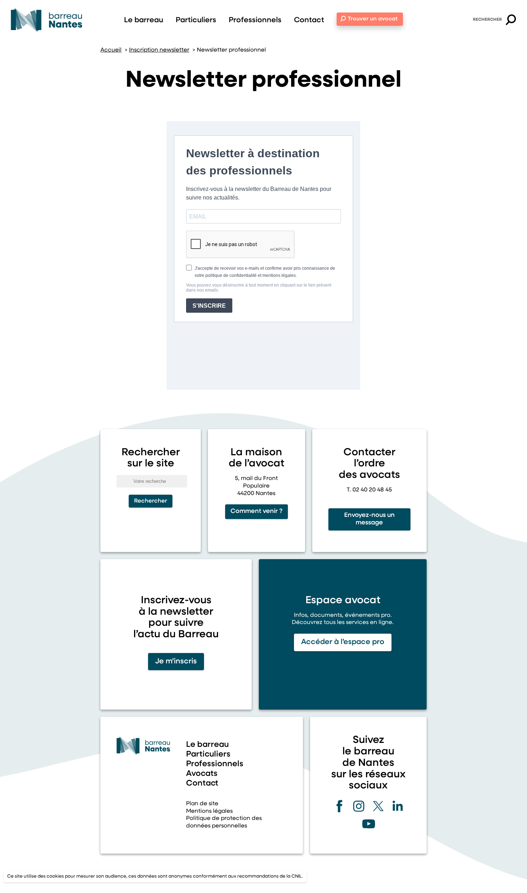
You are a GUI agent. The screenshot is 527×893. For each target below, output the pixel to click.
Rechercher (487, 20)
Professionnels (255, 20)
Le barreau (143, 20)
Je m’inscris (176, 661)
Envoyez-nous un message (369, 519)
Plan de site (202, 804)
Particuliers (196, 20)
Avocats (202, 774)
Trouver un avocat (373, 19)
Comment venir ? (257, 511)
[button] (510, 21)
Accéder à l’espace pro (342, 642)
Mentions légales (209, 811)
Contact (309, 20)
